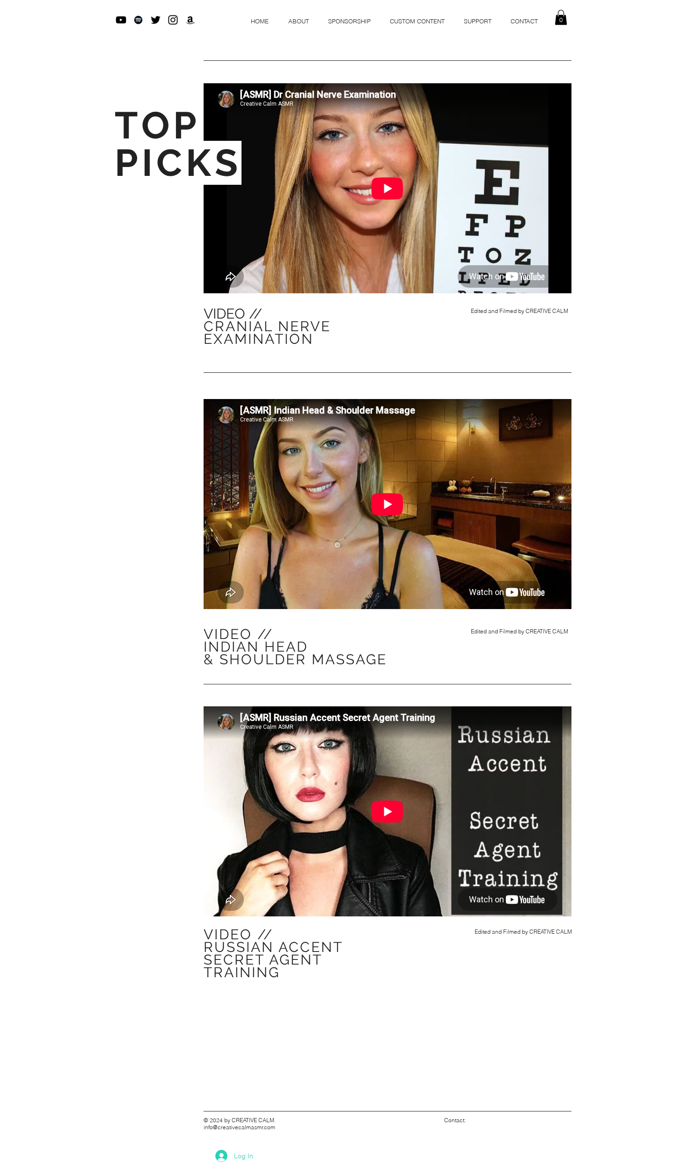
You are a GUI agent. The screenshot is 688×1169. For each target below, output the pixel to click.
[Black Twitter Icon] (155, 20)
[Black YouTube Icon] (121, 20)
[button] (561, 17)
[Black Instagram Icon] (173, 20)
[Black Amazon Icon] (190, 20)
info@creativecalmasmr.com (239, 1127)
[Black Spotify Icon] (138, 20)
